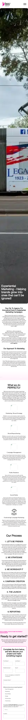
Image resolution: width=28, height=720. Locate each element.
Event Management (9, 689)
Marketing (7, 691)
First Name (6, 660)
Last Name (17, 660)
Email (16, 667)
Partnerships (8, 698)
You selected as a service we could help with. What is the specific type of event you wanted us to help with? (13, 705)
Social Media (8, 693)
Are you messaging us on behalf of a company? (12, 675)
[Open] (24, 4)
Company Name (7, 680)
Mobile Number (7, 667)
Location (5, 713)
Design (6, 696)
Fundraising (7, 700)
